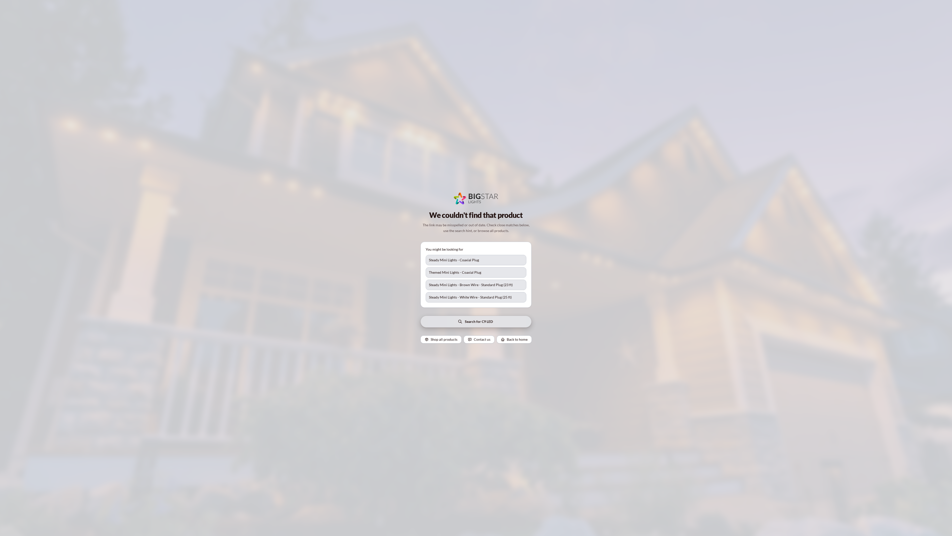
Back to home (517, 339)
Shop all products (444, 339)
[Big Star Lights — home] (476, 198)
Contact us (482, 339)
